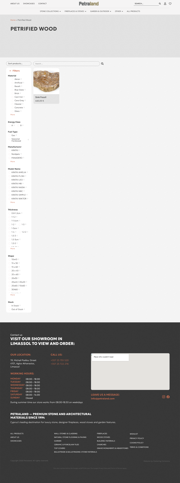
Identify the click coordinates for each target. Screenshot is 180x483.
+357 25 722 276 (60, 363)
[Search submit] (160, 4)
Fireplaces (102, 433)
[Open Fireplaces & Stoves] (85, 11)
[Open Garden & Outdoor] (110, 11)
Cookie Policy (137, 443)
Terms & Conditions (139, 447)
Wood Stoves (103, 437)
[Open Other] (122, 11)
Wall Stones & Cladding (66, 433)
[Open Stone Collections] (60, 11)
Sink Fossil (40, 97)
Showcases (16, 441)
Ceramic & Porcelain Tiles (66, 444)
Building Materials (106, 441)
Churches (101, 444)
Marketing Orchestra (161, 461)
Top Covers (59, 448)
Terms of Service (116, 468)
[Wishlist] (170, 3)
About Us (14, 437)
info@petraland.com (103, 398)
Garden (57, 441)
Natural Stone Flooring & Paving (70, 437)
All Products (17, 433)
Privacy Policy (137, 438)
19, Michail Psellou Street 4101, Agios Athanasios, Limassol (23, 363)
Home (13, 20)
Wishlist (134, 434)
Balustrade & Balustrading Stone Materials (75, 452)
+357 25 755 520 (60, 360)
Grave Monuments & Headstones (112, 448)
